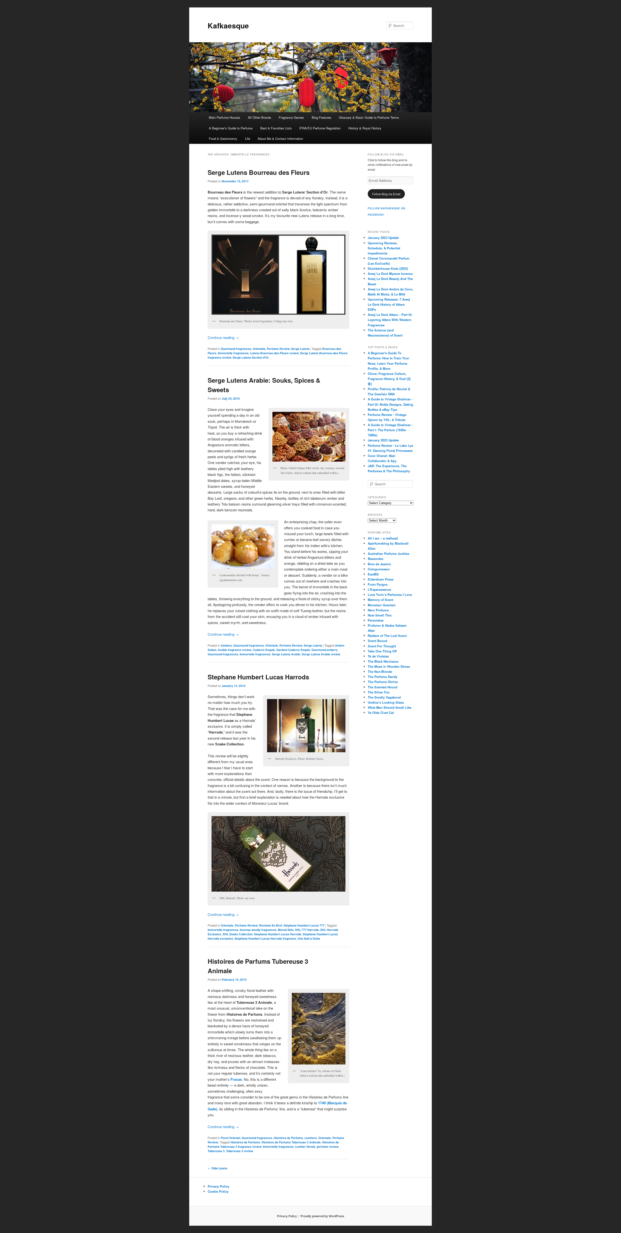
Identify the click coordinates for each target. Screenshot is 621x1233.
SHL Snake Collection (238, 934)
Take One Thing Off (382, 651)
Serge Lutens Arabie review (321, 654)
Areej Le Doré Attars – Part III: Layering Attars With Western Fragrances (390, 319)
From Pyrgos (377, 584)
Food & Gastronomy (223, 138)
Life (247, 138)
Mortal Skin (286, 930)
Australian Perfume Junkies (388, 553)
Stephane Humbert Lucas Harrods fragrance (265, 938)
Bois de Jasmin (379, 564)
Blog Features (321, 117)
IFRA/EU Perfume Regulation (320, 128)
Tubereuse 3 (216, 1151)
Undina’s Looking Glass (386, 702)
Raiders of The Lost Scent (387, 635)
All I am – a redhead (383, 538)
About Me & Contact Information (280, 138)
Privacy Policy (218, 1186)
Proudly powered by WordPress (322, 1216)
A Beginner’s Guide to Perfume (231, 128)
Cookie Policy (218, 1191)
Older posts (217, 1168)
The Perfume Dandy (382, 676)
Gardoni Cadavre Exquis (293, 650)
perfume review (327, 1146)
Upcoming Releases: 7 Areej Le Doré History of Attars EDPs (389, 304)
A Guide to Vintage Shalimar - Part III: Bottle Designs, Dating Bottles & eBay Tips (390, 404)
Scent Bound (377, 640)
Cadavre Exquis (264, 650)
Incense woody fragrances (258, 930)
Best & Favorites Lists (276, 128)
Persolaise (376, 620)
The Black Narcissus (383, 661)
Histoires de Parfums (288, 1138)
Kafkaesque (228, 25)
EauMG (373, 574)
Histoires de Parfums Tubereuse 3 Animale (291, 1142)
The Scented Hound (382, 687)
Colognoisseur (379, 569)
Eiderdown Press (380, 579)
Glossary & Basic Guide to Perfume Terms (369, 117)
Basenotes (375, 558)
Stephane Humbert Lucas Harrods (258, 676)
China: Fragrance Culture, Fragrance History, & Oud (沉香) (389, 378)
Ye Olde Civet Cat (381, 712)
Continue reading (223, 337)
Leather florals (305, 1146)
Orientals (259, 348)
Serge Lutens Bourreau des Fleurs (259, 172)
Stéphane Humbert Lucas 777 (304, 925)
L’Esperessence (379, 589)
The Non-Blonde (380, 671)
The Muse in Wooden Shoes (389, 666)
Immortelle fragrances (233, 353)
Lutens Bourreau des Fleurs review (274, 353)
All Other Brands (259, 117)
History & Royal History (364, 128)
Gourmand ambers (324, 650)
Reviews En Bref (270, 925)
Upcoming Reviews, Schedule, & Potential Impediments (384, 248)
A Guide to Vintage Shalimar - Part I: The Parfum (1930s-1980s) (390, 429)
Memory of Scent (380, 599)
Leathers (310, 1138)
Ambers (226, 645)
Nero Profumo (378, 610)
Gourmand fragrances (236, 348)
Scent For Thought (382, 646)
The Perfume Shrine (383, 681)
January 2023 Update (383, 237)
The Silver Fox (379, 692)
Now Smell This (380, 615)
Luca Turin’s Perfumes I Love (390, 594)
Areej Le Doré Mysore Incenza (390, 273)
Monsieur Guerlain (382, 605)
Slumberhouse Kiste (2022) (388, 268)
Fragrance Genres (291, 117)
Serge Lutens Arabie (286, 654)
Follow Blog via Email (386, 194)
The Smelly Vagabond (384, 697)
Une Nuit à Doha (309, 938)
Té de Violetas (378, 656)
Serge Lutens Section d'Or (251, 357)
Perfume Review (278, 348)
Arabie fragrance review (234, 650)
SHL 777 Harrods (307, 930)
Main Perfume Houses (224, 117)
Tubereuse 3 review (239, 1151)
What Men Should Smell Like (389, 707)
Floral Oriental (230, 1138)
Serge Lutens (300, 348)
